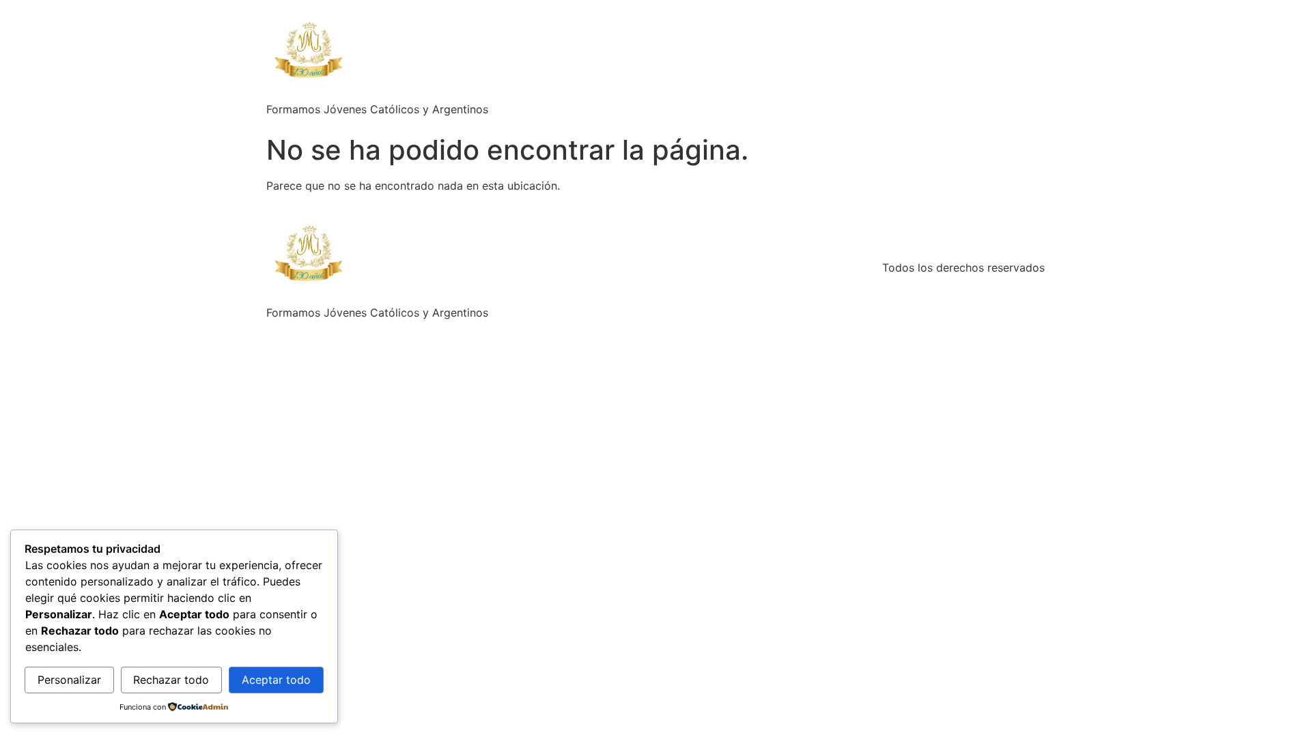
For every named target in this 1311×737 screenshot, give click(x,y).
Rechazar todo (171, 680)
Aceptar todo (276, 680)
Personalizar (69, 680)
